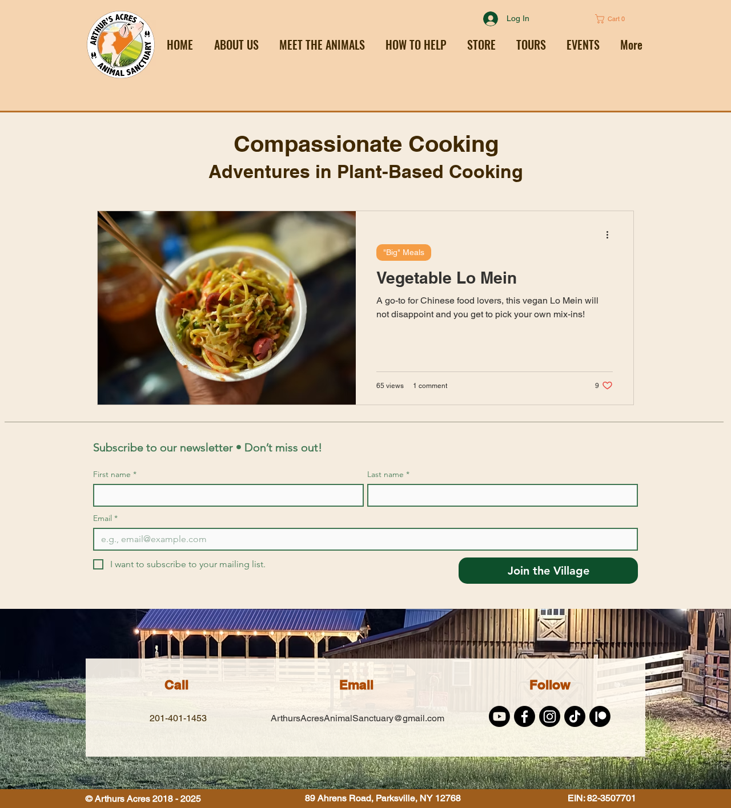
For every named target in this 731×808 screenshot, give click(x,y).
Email (105, 518)
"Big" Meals (403, 252)
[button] (416, 44)
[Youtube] (499, 716)
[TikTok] (574, 716)
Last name (388, 474)
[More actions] (611, 234)
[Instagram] (549, 716)
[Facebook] (524, 716)
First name (114, 474)
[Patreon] (599, 716)
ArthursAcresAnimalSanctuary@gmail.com (357, 718)
